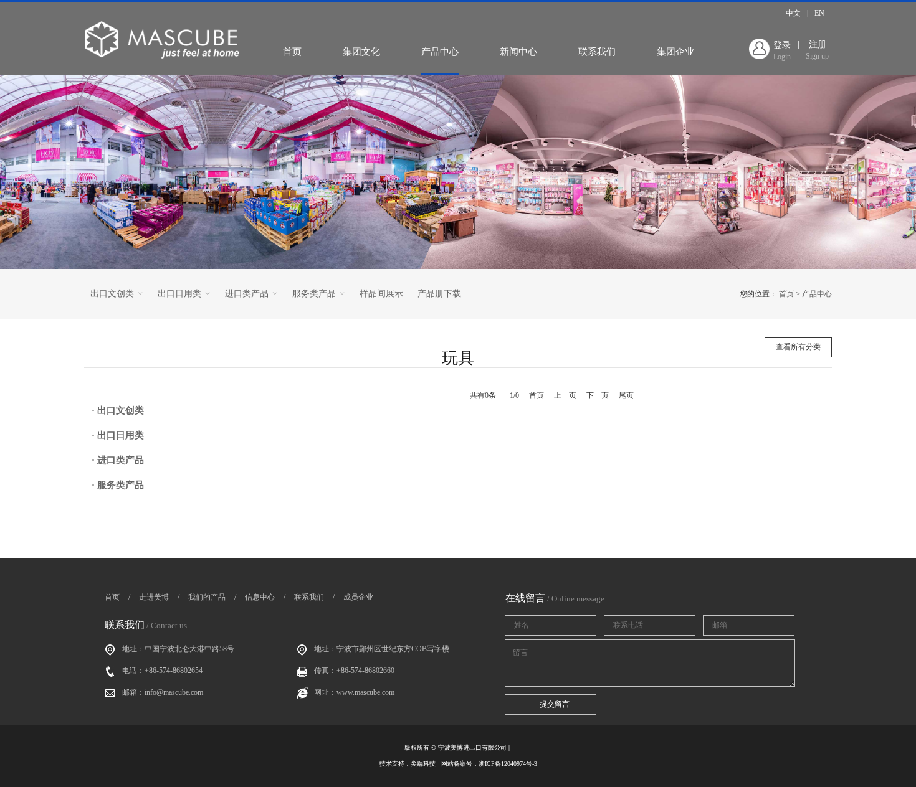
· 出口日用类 (118, 435)
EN (819, 13)
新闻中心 (518, 52)
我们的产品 (207, 597)
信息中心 (260, 597)
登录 (782, 50)
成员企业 (358, 597)
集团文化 (361, 52)
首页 (292, 52)
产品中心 (440, 52)
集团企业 (675, 52)
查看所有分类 (798, 346)
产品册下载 (439, 293)
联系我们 (597, 52)
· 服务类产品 (118, 485)
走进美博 (154, 597)
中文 (793, 13)
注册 (817, 50)
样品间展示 (381, 293)
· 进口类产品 (118, 460)
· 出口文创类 (118, 410)
